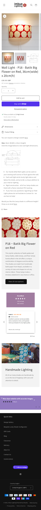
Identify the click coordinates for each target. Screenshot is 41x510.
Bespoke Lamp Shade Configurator (15, 427)
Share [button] (5, 209)
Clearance (7, 441)
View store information (11, 120)
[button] (4, 5)
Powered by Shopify (22, 502)
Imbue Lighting (12, 502)
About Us (7, 450)
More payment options (20, 109)
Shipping (11, 83)
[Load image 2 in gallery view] (20, 58)
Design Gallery (8, 422)
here (26, 138)
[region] (20, 322)
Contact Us (7, 454)
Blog (5, 436)
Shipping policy (31, 506)
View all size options (16, 282)
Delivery (6, 445)
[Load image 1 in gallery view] (8, 58)
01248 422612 (8, 459)
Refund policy (33, 502)
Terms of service (21, 506)
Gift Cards (7, 431)
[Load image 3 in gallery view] (33, 58)
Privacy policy (11, 506)
